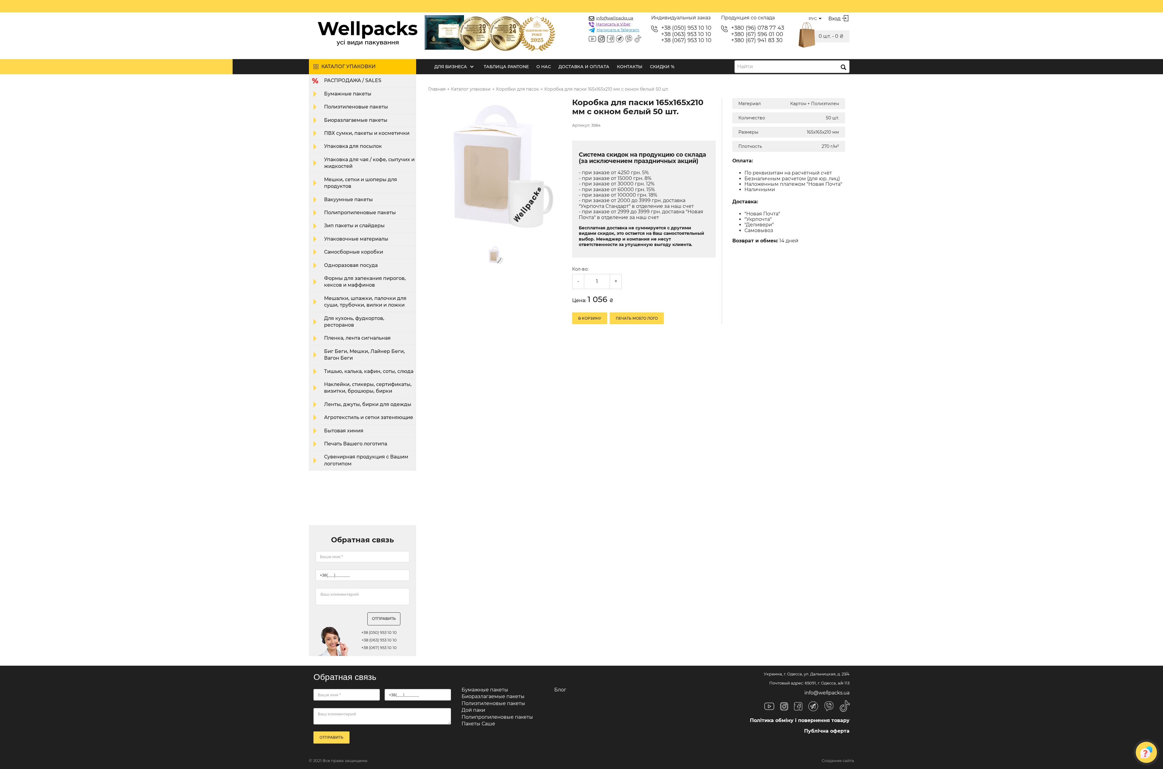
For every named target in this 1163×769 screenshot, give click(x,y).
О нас (543, 66)
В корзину (589, 318)
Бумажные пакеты (347, 94)
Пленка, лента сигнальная (357, 338)
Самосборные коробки (353, 252)
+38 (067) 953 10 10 (686, 40)
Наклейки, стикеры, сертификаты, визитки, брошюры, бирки (368, 387)
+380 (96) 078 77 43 (757, 28)
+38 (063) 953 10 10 (686, 34)
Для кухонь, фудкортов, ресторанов (354, 321)
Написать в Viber (613, 24)
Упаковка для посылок (353, 146)
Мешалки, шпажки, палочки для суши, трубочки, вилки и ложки (365, 301)
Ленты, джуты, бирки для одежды (367, 404)
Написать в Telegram (618, 29)
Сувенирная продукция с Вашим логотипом (366, 460)
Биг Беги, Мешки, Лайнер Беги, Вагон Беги (364, 354)
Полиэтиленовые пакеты (356, 107)
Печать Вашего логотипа (355, 444)
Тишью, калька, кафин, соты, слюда (368, 371)
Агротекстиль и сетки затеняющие (368, 417)
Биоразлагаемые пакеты (355, 120)
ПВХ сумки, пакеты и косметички (366, 133)
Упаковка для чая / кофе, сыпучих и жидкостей (369, 163)
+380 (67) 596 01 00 (757, 34)
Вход (834, 19)
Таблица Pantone (506, 66)
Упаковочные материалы (356, 239)
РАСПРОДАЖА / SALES (352, 80)
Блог (560, 690)
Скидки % (662, 66)
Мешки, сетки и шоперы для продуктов (360, 183)
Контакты (629, 66)
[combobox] (792, 66)
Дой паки (473, 710)
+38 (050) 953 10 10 (686, 28)
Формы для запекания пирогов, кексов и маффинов (365, 281)
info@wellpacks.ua (614, 17)
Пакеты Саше (478, 724)
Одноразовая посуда (351, 265)
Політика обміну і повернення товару (800, 720)
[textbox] (747, 66)
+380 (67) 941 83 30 (757, 40)
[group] (496, 167)
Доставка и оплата (583, 66)
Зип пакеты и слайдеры (354, 225)
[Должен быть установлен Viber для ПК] (628, 39)
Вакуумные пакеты (348, 199)
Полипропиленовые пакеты (360, 212)
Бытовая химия (343, 431)
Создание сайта (838, 760)
